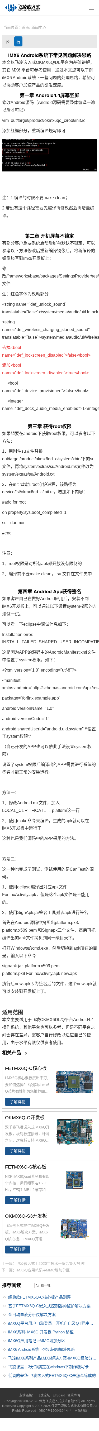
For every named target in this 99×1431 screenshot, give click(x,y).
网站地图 (80, 1411)
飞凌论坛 (43, 1395)
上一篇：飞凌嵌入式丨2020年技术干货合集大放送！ (45, 1263)
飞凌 (36, 1019)
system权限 (77, 606)
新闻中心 (38, 27)
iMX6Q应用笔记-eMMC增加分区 (36, 1340)
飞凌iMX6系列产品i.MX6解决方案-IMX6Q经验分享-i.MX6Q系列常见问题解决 (50, 1359)
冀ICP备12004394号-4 (55, 1411)
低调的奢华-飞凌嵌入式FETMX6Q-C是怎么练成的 (52, 1375)
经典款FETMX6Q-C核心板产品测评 (39, 1297)
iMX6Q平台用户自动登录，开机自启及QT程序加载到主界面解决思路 (50, 1324)
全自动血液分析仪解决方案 (32, 1314)
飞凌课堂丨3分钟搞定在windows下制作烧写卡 (48, 1367)
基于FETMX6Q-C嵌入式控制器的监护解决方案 (49, 1306)
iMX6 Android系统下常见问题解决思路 (41, 1349)
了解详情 (18, 1102)
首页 (25, 27)
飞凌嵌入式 (25, 62)
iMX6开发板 (13, 606)
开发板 (38, 258)
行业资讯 (18, 43)
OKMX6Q (45, 62)
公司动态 (8, 43)
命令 (31, 821)
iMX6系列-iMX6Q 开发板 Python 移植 (41, 1332)
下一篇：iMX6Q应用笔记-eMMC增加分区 (36, 1270)
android (30, 433)
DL (57, 62)
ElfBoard (59, 1395)
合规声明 (73, 1395)
